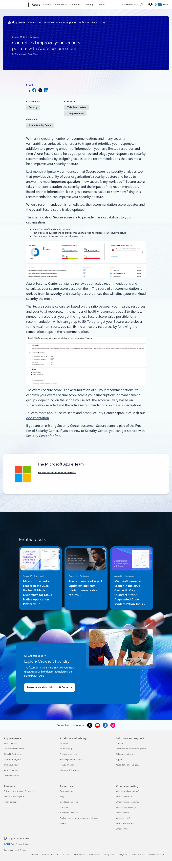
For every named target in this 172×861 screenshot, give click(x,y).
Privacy (65, 854)
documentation (37, 418)
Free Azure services (68, 754)
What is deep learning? (126, 807)
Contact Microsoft (50, 854)
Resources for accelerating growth (131, 748)
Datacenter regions (12, 759)
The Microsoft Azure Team (26, 54)
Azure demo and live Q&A (127, 764)
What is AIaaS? (122, 812)
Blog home (18, 22)
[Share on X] (40, 90)
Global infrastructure (13, 754)
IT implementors (75, 113)
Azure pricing (66, 748)
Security (33, 107)
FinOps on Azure (67, 764)
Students (64, 807)
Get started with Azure (14, 748)
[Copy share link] (28, 90)
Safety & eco (109, 854)
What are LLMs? (123, 818)
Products (59, 4)
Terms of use (78, 854)
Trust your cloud (11, 764)
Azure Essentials (11, 770)
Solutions (75, 4)
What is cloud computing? (127, 791)
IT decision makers (76, 107)
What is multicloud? (124, 796)
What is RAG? (121, 828)
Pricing (89, 4)
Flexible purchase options (71, 759)
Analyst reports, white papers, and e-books (79, 818)
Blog (62, 796)
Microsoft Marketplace (14, 796)
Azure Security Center (40, 125)
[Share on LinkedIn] (46, 90)
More (101, 4)
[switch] (158, 4)
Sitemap (34, 854)
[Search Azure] (141, 5)
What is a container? (125, 823)
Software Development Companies (19, 791)
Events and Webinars (69, 812)
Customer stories (11, 775)
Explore (47, 4)
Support (119, 759)
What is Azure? (10, 743)
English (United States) (19, 838)
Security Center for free (43, 436)
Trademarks (94, 854)
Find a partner (10, 802)
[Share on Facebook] (34, 90)
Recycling (123, 854)
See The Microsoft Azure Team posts (57, 472)
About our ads (138, 854)
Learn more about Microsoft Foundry (49, 687)
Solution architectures (125, 754)
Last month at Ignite (41, 171)
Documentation (67, 791)
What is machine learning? (127, 802)
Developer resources (69, 802)
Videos (63, 823)
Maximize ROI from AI (69, 770)
